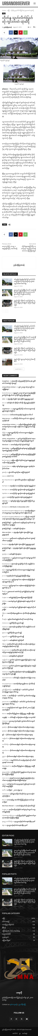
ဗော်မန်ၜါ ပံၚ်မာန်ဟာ (19, 528)
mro (3, 399)
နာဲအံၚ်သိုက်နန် (6, 523)
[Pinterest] (20, 32)
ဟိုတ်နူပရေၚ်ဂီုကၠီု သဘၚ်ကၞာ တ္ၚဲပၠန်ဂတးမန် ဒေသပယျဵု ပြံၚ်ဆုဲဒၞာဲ (28, 248)
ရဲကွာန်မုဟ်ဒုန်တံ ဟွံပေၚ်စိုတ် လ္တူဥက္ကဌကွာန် (20, 399)
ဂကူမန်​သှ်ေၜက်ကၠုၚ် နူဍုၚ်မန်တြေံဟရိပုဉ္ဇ (18, 576)
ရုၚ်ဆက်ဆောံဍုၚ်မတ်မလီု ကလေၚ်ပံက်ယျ (20, 619)
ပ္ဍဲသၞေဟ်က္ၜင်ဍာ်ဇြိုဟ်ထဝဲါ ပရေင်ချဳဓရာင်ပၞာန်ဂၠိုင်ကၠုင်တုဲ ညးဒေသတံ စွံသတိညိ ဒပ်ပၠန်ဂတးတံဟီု (25, 292)
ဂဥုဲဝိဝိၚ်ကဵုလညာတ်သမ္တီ (16, 623)
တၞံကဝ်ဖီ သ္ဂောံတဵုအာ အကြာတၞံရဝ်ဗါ (19, 472)
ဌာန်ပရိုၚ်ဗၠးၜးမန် (8, 27)
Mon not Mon (6, 532)
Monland (5, 444)
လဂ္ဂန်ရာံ (4, 717)
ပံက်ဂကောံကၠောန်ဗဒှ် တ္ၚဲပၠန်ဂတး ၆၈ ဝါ (21, 415)
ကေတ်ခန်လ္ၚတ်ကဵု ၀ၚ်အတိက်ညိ (20, 444)
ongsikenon (6, 409)
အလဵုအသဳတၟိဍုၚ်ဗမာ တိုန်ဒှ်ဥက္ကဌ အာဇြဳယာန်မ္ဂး (20, 713)
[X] (16, 32)
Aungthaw (5, 381)
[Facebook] (11, 32)
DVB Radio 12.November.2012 (19, 507)
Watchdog (5, 448)
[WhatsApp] (25, 32)
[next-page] (6, 311)
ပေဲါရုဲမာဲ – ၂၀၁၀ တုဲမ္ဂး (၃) (14, 790)
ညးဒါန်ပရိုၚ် (22, 1004)
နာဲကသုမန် (13, 1004)
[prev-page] (3, 311)
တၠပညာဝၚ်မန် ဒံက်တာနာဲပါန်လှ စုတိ (24, 821)
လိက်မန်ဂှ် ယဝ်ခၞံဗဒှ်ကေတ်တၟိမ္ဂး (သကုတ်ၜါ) (22, 717)
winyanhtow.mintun (9, 424)
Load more (18, 369)
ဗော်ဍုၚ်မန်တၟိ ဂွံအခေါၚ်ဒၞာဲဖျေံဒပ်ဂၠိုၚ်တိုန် (20, 597)
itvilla (4, 696)
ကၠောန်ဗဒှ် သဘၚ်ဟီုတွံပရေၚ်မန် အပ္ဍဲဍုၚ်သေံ (22, 486)
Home (4, 10)
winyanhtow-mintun (9, 387)
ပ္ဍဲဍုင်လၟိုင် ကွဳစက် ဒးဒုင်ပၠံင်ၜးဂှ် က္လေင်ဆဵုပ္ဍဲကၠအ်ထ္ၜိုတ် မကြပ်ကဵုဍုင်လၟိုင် (25, 303)
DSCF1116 (10, 476)
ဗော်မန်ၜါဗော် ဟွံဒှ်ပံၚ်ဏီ (17, 640)
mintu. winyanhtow (8, 439)
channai (4, 501)
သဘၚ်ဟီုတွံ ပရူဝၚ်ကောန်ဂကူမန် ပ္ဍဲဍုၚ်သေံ (22, 489)
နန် (3, 735)
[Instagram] (16, 1019)
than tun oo (6, 418)
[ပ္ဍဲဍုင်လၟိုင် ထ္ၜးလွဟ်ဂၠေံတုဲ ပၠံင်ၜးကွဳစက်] (7, 361)
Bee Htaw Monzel (8, 806)
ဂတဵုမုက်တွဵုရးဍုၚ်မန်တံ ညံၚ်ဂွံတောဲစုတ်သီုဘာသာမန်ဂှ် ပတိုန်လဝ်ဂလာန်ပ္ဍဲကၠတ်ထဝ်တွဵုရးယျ (19, 426)
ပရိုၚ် (8, 10)
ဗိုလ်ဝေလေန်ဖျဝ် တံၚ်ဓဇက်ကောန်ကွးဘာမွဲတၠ (21, 727)
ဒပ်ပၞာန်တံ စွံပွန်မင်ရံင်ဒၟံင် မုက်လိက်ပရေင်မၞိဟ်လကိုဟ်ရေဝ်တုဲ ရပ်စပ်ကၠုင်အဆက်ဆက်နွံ (24, 281)
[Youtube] (27, 1019)
